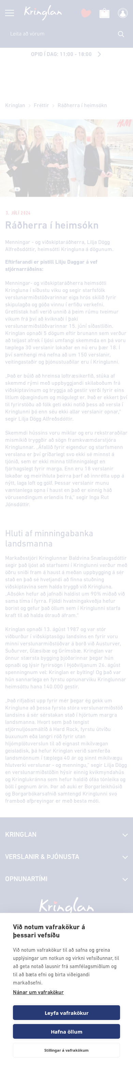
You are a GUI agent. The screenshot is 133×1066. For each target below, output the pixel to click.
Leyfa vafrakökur (67, 1012)
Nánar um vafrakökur (38, 992)
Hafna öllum (67, 1031)
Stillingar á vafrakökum (66, 1050)
